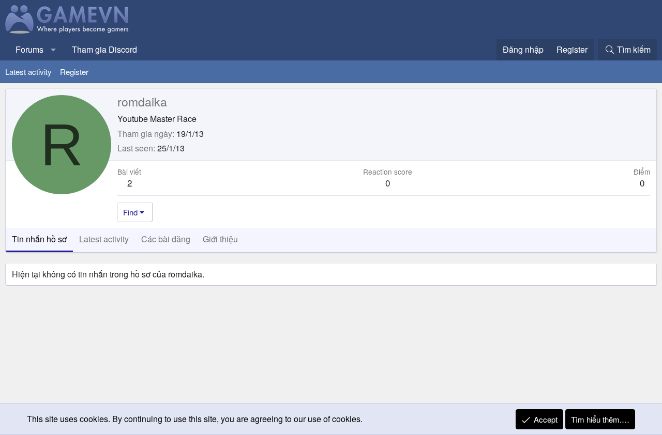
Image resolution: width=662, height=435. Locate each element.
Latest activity (28, 71)
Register (74, 71)
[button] (53, 49)
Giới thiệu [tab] (220, 239)
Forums (29, 49)
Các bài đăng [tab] (165, 239)
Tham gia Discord (104, 49)
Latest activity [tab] (104, 239)
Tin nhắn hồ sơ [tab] (39, 239)
